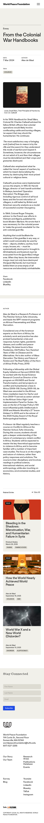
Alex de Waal (27, 60)
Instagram (28, 794)
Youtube (27, 778)
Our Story (8, 756)
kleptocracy (22, 650)
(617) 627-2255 (10, 745)
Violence (7, 72)
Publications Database (29, 763)
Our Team (7, 759)
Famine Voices (20, 547)
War (18, 599)
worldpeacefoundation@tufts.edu (19, 743)
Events (26, 767)
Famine (9, 547)
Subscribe (9, 708)
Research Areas (27, 757)
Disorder (10, 650)
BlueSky (7, 284)
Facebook (8, 279)
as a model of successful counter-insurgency (21, 206)
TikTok (26, 791)
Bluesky (27, 788)
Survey (6, 778)
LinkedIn (7, 282)
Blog (5, 782)
